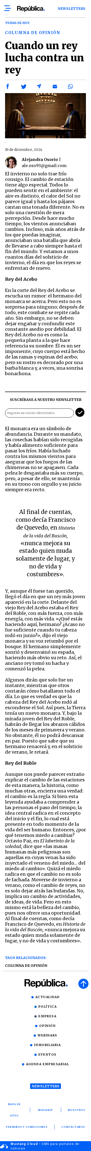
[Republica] (30, 9)
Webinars (47, 1035)
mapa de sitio (14, 1110)
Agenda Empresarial (47, 1064)
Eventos (47, 1054)
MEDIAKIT (45, 1110)
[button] (8, 86)
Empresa (47, 1016)
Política (47, 1006)
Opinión (47, 1026)
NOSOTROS (76, 1110)
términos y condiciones (27, 1127)
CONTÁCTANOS (73, 1127)
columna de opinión (26, 965)
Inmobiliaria (47, 1045)
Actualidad (47, 997)
